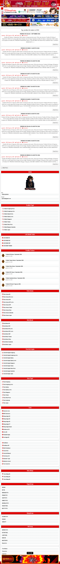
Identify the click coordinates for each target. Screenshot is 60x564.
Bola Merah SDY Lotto (8, 331)
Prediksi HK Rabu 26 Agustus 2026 (30, 113)
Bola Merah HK (6, 323)
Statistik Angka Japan (8, 373)
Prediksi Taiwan (7, 221)
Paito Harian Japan (7, 315)
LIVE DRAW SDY (6, 240)
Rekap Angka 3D (6, 418)
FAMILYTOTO (5, 500)
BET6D (3, 490)
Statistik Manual (7, 453)
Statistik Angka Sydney (8, 357)
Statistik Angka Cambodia (9, 371)
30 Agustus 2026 (10, 49)
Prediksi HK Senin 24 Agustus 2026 (30, 140)
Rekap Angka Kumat (7, 426)
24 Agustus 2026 (10, 128)
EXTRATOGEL (5, 532)
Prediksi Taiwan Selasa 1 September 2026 (14, 260)
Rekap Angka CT (6, 424)
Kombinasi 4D (6, 445)
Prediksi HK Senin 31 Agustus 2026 (30, 48)
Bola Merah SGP (6, 334)
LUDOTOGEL (4, 535)
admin (4, 35)
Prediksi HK (18, 35)
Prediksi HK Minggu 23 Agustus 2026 (30, 155)
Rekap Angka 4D (6, 421)
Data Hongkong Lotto (8, 384)
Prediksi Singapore (8, 219)
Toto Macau (4, 548)
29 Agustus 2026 (10, 62)
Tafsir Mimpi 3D (6, 476)
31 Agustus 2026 (10, 35)
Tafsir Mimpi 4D (6, 479)
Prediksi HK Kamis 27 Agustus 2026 (30, 99)
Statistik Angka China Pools (9, 368)
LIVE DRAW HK (6, 237)
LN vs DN (5, 432)
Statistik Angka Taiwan (8, 365)
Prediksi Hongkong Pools (9, 208)
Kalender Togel (6, 458)
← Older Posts (4, 167)
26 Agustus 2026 (10, 100)
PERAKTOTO (4, 495)
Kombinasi (5, 442)
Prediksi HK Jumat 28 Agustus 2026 (30, 86)
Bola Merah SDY (6, 326)
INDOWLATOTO (5, 503)
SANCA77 (4, 521)
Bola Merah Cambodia (8, 341)
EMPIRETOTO (5, 530)
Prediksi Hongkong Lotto (9, 211)
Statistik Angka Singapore (9, 363)
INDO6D (3, 487)
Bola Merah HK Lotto (8, 328)
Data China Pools (7, 397)
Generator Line (6, 411)
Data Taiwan (6, 395)
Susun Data (5, 450)
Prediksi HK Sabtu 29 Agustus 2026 (30, 73)
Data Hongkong (6, 381)
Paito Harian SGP (7, 304)
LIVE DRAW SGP (6, 243)
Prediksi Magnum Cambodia (9, 227)
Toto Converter (6, 463)
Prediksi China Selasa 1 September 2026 (14, 266)
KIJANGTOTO (5, 516)
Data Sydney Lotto (7, 389)
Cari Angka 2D (6, 437)
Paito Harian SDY (7, 299)
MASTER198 (4, 540)
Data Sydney (6, 387)
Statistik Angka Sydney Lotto (9, 360)
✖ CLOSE (30, 15)
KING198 (4, 537)
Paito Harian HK (6, 294)
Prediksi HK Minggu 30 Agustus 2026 (30, 61)
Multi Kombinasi (6, 448)
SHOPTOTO (4, 497)
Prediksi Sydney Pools (8, 214)
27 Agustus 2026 (10, 88)
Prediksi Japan (7, 229)
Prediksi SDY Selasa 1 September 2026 (14, 272)
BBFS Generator (6, 413)
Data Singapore (6, 392)
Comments (25, 35)
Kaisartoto (4, 543)
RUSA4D (3, 519)
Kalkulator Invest (7, 461)
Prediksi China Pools (8, 224)
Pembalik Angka (6, 434)
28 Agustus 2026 (10, 75)
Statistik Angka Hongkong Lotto (10, 355)
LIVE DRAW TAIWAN (7, 245)
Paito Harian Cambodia (8, 312)
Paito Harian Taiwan (7, 307)
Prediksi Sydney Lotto (8, 216)
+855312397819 (5, 194)
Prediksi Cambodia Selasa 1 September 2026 (15, 278)
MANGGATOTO (5, 492)
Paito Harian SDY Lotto (8, 302)
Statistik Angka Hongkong (9, 352)
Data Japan (5, 402)
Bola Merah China (7, 339)
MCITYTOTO (5, 508)
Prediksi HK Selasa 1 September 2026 (30, 34)
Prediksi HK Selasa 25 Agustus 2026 (30, 126)
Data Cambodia (6, 400)
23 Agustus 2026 (10, 142)
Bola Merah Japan (7, 344)
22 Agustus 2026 (10, 156)
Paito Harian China (7, 310)
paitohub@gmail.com (6, 198)
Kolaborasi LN (6, 429)
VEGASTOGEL (5, 505)
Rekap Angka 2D (6, 416)
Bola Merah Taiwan (7, 336)
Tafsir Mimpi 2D (6, 474)
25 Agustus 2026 (10, 115)
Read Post (55, 44)
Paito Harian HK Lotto (8, 297)
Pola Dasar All (6, 456)
